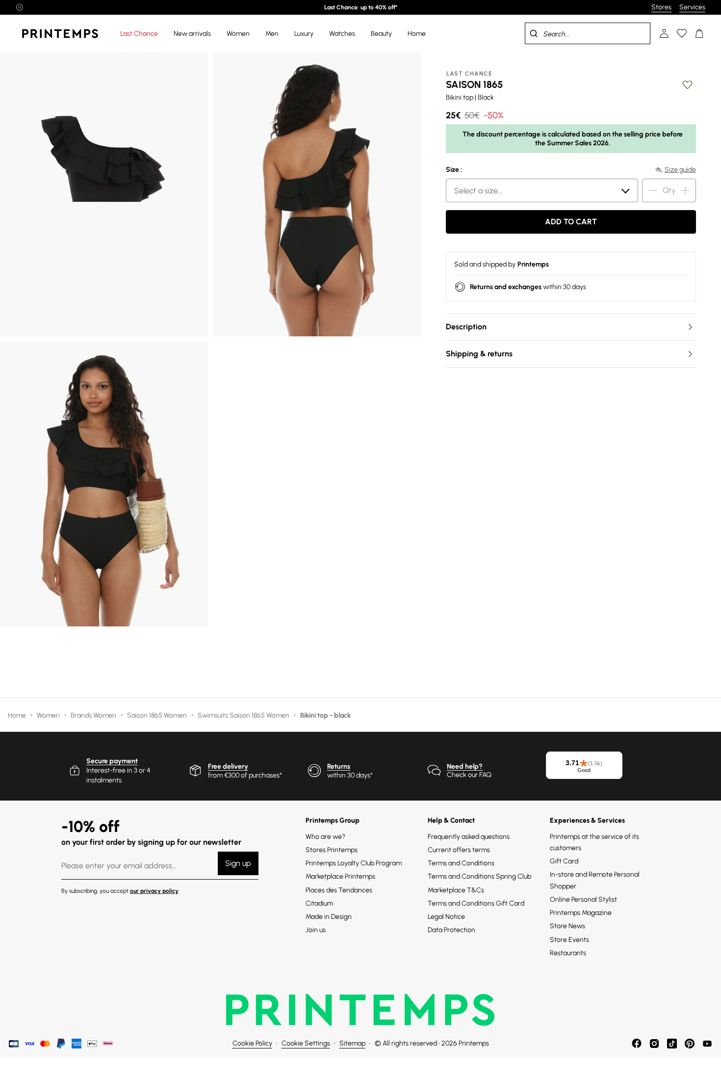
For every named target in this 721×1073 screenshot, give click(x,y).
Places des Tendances (339, 890)
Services (692, 7)
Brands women (94, 715)
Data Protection (451, 930)
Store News (567, 926)
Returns (338, 766)
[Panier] (699, 33)
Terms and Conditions (461, 863)
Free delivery (228, 766)
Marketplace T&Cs (456, 890)
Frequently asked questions (469, 836)
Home (17, 715)
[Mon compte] (664, 33)
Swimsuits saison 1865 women (244, 715)
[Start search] (533, 33)
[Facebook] (637, 1043)
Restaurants (568, 953)
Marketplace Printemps (340, 876)
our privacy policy (154, 890)
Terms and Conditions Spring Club (479, 876)
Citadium (319, 903)
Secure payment (112, 761)
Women (49, 715)
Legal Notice (446, 916)
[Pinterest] (689, 1043)
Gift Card (564, 861)
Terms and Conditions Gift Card (476, 903)
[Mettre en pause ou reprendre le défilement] (20, 7)
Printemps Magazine (581, 913)
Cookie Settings (306, 1043)
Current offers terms (459, 850)
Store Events (569, 940)
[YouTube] (707, 1043)
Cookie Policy (252, 1043)
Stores (661, 7)
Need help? (465, 766)
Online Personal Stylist (583, 899)
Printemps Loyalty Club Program (354, 863)
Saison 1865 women (157, 715)
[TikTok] (672, 1043)
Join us (316, 930)
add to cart (571, 221)
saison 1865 (474, 84)
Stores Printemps (332, 850)
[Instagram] (654, 1043)
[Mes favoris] (682, 33)
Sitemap (352, 1043)
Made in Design (329, 916)
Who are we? (325, 836)
